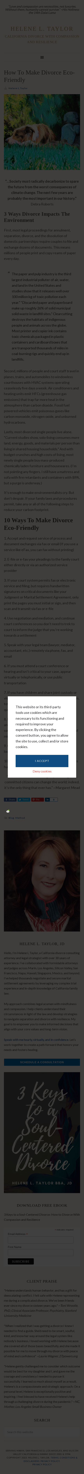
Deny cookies (42, 771)
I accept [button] (42, 760)
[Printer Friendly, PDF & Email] (7, 811)
